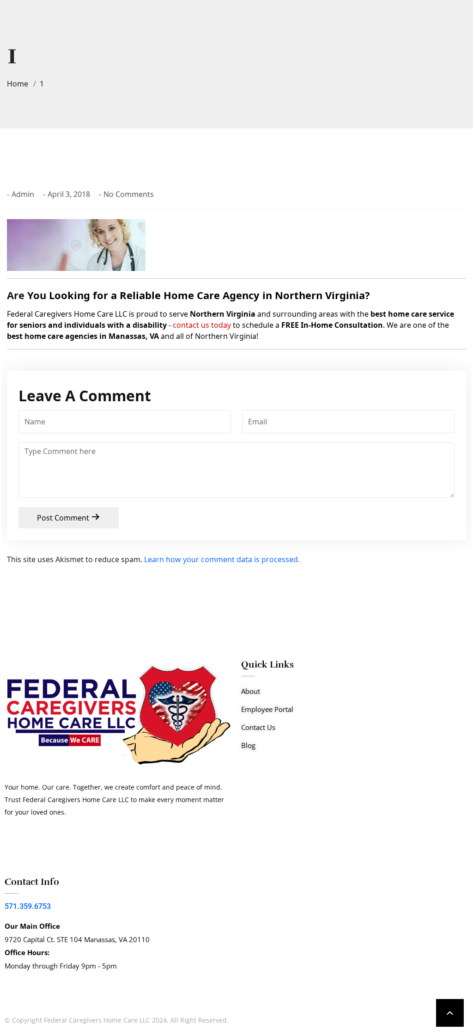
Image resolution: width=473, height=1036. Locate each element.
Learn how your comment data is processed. (222, 559)
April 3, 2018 (69, 194)
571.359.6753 (28, 906)
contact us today (202, 325)
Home (19, 84)
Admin (23, 194)
